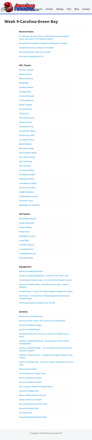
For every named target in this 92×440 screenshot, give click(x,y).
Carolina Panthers (26, 87)
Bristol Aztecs (24, 232)
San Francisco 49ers (27, 188)
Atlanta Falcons (25, 74)
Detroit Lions (24, 113)
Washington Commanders (29, 205)
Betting (59, 9)
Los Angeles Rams (26, 140)
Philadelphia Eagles (27, 175)
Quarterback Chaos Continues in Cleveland (36, 48)
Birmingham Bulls (26, 258)
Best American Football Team (30, 316)
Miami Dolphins (25, 144)
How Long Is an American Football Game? (36, 387)
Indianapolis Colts (26, 127)
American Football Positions (30, 382)
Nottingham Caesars (27, 236)
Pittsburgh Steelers (26, 179)
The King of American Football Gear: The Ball (37, 303)
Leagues (38, 9)
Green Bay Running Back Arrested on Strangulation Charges (43, 43)
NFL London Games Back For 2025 (33, 404)
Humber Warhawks (26, 223)
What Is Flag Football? (28, 369)
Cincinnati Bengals (26, 96)
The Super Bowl (25, 413)
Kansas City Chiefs (26, 135)
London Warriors (25, 227)
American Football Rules (29, 408)
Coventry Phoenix (26, 249)
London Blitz (24, 240)
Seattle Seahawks (26, 192)
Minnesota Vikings (26, 148)
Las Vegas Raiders (26, 170)
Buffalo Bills (24, 83)
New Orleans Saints (27, 157)
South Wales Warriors (27, 219)
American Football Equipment (31, 271)
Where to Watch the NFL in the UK (32, 395)
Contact (86, 9)
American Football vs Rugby (30, 325)
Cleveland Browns (26, 100)
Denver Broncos (25, 109)
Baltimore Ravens (26, 79)
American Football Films (28, 391)
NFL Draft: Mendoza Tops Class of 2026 (35, 52)
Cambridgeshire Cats (27, 254)
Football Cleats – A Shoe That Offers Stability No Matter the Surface (46, 291)
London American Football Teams (32, 373)
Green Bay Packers (27, 118)
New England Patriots (27, 153)
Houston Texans (25, 122)
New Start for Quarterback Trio (31, 56)
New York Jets (25, 166)
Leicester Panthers (26, 245)
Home (27, 9)
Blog (76, 9)
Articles (49, 9)
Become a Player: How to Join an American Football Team (42, 321)
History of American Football (30, 400)
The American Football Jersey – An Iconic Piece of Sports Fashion (45, 280)
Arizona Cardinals (26, 70)
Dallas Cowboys (25, 105)
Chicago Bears (25, 92)
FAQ (69, 9)
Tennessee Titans (26, 201)
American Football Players (29, 329)
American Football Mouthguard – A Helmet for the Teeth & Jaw (43, 276)
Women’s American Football (30, 378)
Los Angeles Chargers (28, 183)
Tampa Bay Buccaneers (28, 196)
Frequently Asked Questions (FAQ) (33, 417)
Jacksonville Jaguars (27, 131)
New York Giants (25, 161)
